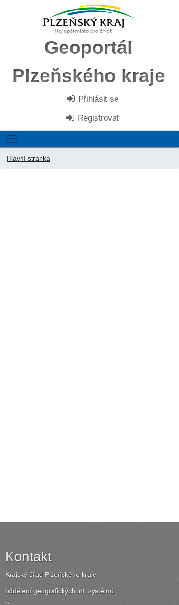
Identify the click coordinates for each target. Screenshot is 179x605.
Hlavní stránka (28, 158)
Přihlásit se (97, 99)
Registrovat (97, 118)
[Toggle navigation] (11, 139)
